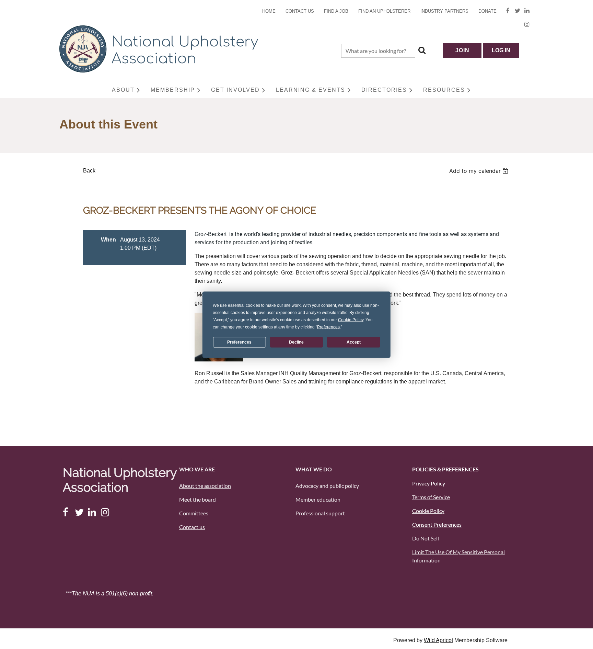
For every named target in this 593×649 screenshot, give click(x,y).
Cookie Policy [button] (350, 319)
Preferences (239, 342)
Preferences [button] (328, 326)
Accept (354, 342)
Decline (296, 342)
